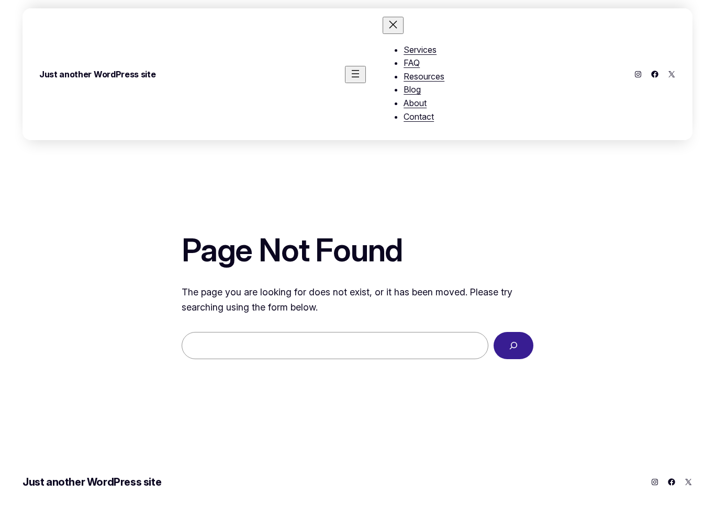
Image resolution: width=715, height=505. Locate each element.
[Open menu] (355, 74)
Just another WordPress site (97, 74)
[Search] (513, 345)
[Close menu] (393, 25)
